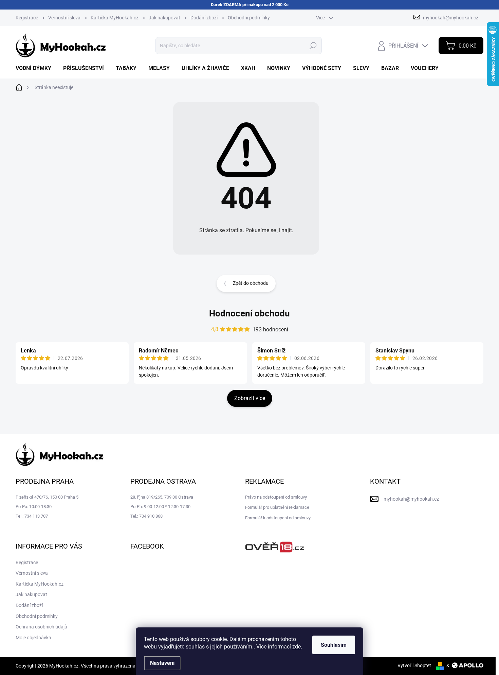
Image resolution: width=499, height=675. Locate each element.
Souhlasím (334, 645)
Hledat (313, 45)
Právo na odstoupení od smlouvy (276, 497)
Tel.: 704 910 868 (146, 516)
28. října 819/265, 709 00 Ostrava (161, 497)
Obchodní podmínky (249, 17)
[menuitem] (36, 68)
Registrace (27, 17)
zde (296, 646)
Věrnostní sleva (64, 17)
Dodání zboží (204, 17)
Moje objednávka (33, 637)
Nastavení (162, 663)
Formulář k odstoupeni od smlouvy (278, 517)
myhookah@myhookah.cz (411, 499)
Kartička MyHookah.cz (114, 17)
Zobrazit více (249, 398)
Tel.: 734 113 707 (32, 516)
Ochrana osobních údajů (41, 626)
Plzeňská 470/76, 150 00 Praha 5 (47, 497)
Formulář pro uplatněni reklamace (277, 507)
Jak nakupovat (164, 17)
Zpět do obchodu (251, 283)
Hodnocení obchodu (249, 313)
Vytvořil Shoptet (414, 665)
